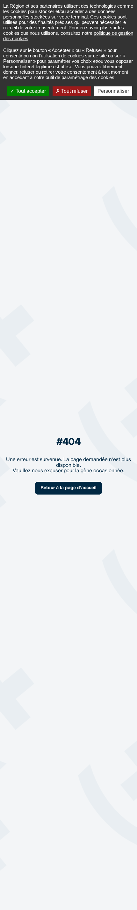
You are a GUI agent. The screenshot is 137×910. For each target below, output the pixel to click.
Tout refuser (74, 91)
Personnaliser (113, 91)
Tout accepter (30, 91)
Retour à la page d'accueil (68, 488)
